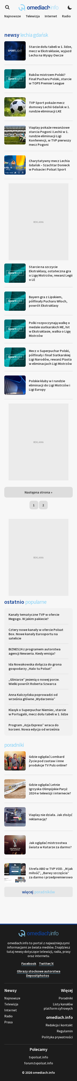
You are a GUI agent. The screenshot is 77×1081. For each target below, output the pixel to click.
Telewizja (33, 16)
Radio (66, 16)
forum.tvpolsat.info (38, 1063)
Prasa (8, 1022)
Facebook (28, 963)
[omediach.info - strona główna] (38, 7)
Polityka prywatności (57, 1037)
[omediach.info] (38, 935)
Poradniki (66, 998)
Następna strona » (38, 492)
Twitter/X (46, 963)
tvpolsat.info (38, 1057)
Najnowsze (12, 16)
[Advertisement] (38, 221)
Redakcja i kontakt (59, 1025)
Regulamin (65, 1031)
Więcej (38, 891)
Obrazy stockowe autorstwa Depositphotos (38, 973)
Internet (51, 16)
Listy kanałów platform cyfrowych (58, 1006)
